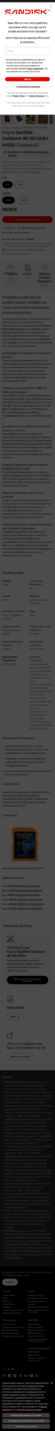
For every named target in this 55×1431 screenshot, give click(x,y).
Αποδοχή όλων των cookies (26, 1426)
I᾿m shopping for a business (28, 86)
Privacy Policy (19, 96)
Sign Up (27, 79)
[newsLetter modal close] (50, 6)
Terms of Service (36, 96)
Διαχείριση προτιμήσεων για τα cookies (26, 1415)
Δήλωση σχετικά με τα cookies (29, 1409)
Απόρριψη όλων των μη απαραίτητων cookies (26, 1421)
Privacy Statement (35, 68)
